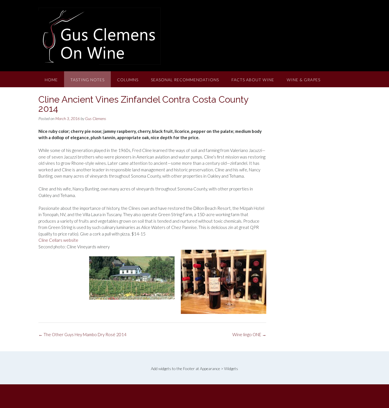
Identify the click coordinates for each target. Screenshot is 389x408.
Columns (127, 79)
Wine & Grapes (303, 79)
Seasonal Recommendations (185, 79)
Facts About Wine (253, 79)
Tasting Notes (87, 79)
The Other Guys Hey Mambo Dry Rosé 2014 (82, 334)
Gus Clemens (95, 118)
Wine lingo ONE (249, 334)
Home (51, 79)
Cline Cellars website (58, 240)
